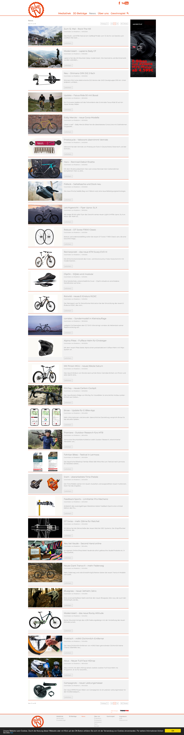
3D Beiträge (80, 13)
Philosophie (97, 720)
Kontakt (96, 726)
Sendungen (60, 718)
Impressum (123, 716)
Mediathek (64, 13)
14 (111, 23)
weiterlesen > (68, 43)
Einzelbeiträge (60, 720)
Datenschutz (123, 720)
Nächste (126, 23)
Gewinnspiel (118, 13)
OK (173, 730)
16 (117, 23)
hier (11, 732)
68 (121, 23)
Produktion (97, 718)
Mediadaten (98, 722)
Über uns (103, 13)
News (92, 13)
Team (96, 724)
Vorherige (103, 23)
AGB (120, 718)
